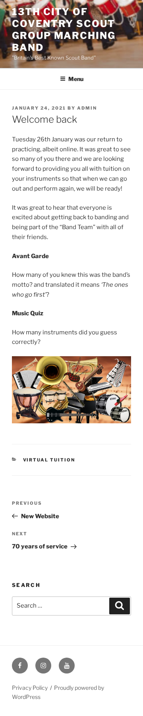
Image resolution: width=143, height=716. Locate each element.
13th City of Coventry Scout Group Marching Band (64, 29)
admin (87, 108)
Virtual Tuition (49, 460)
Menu (75, 78)
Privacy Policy (30, 687)
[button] (71, 389)
